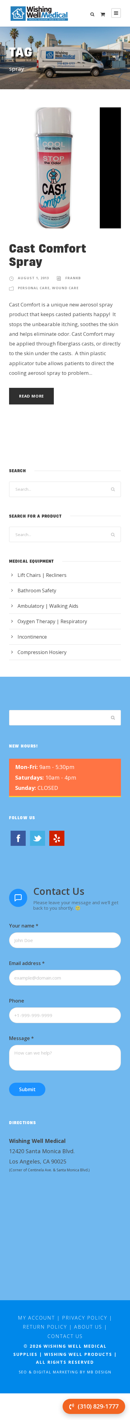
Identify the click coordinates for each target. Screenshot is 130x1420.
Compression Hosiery (42, 652)
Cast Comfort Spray (47, 255)
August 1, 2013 (33, 278)
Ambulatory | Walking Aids (48, 606)
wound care (65, 288)
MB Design (99, 1372)
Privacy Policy (84, 1317)
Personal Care (34, 288)
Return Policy (45, 1326)
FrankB (73, 278)
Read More (31, 396)
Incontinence (32, 636)
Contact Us (65, 1336)
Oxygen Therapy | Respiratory (52, 621)
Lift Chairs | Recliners (42, 575)
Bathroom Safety (37, 590)
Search (113, 718)
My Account (36, 1317)
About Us (88, 1326)
